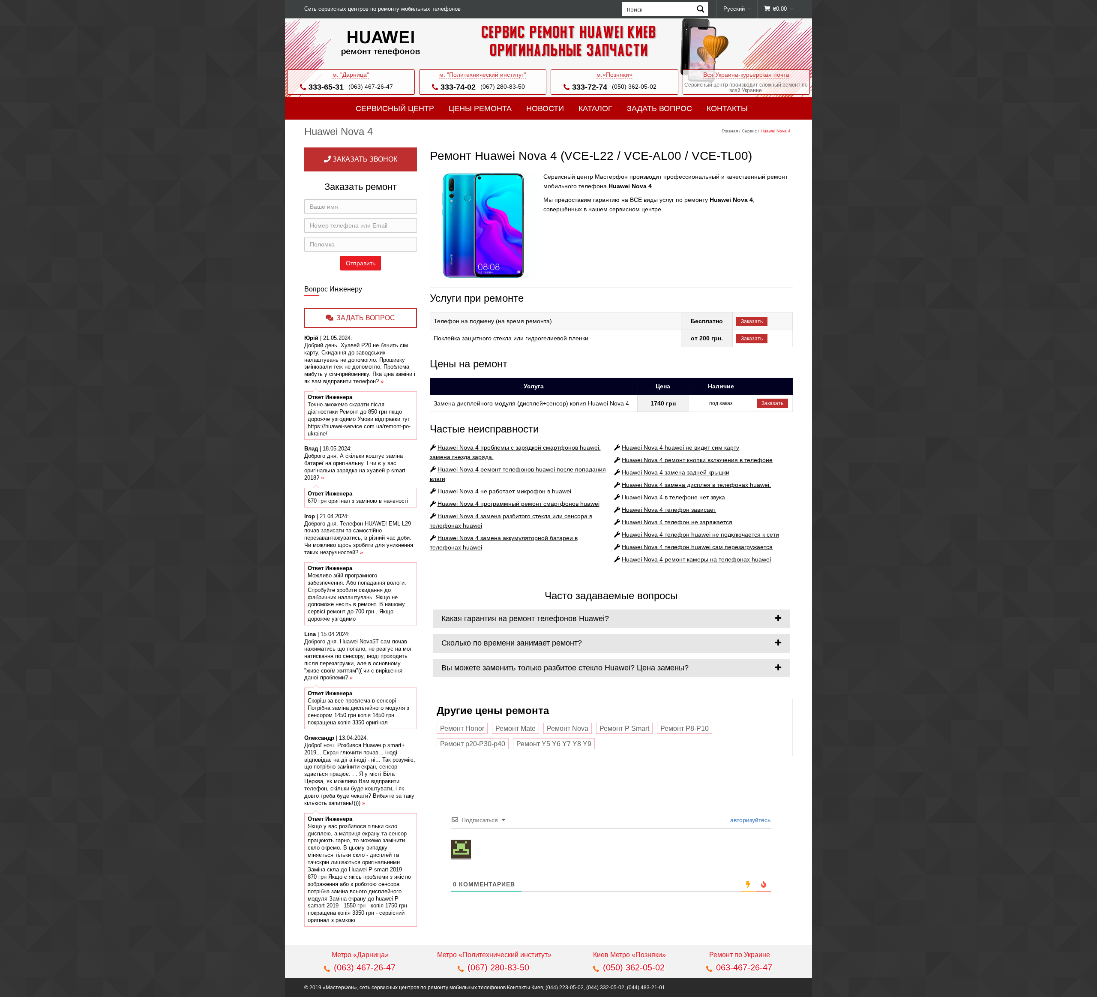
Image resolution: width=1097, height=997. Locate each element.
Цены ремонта (480, 108)
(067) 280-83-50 (502, 86)
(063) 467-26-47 (370, 86)
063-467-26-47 (744, 967)
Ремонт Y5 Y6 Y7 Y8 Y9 (553, 744)
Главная (730, 131)
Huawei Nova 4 (504, 491)
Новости (545, 108)
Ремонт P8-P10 (684, 728)
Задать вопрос (659, 108)
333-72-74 (589, 87)
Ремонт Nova (567, 728)
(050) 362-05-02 (634, 86)
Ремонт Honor (462, 728)
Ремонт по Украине (739, 954)
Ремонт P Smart (624, 728)
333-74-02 (458, 87)
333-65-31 (326, 87)
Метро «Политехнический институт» (494, 954)
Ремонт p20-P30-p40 (472, 744)
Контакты (727, 108)
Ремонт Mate (515, 728)
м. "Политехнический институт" (482, 74)
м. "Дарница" (351, 74)
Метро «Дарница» (360, 954)
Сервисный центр (395, 108)
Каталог (595, 108)
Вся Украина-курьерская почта (746, 74)
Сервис (749, 131)
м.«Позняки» (614, 74)
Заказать (752, 321)
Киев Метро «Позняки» (629, 954)
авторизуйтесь (749, 820)
